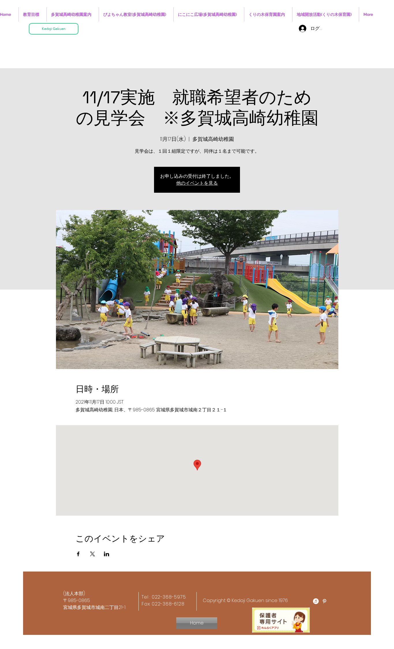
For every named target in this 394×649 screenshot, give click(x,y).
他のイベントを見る (197, 183)
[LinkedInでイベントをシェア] (106, 554)
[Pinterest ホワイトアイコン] (324, 601)
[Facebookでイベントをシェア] (78, 554)
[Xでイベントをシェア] (92, 554)
